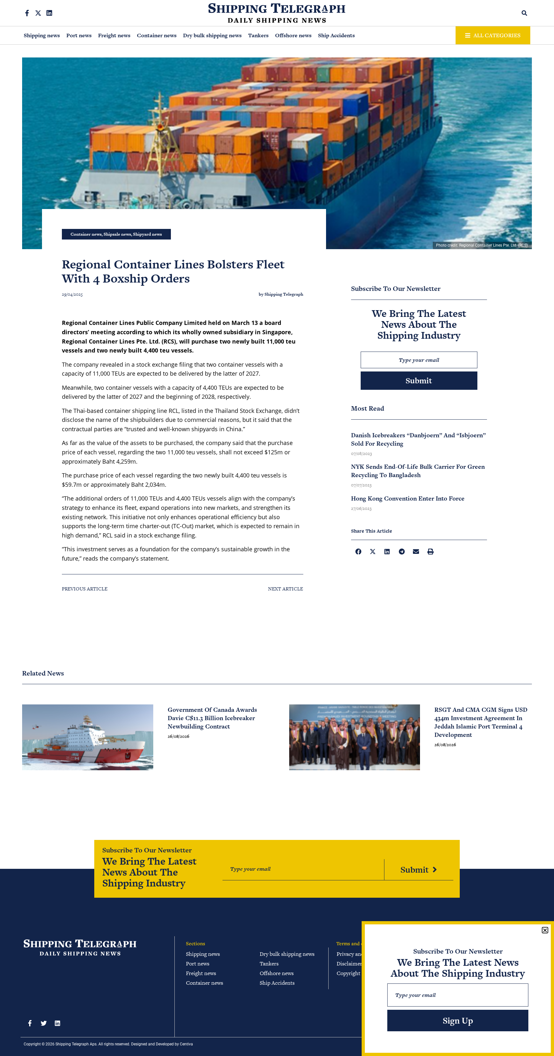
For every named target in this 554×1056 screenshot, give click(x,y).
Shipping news (42, 35)
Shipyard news (147, 234)
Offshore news (293, 35)
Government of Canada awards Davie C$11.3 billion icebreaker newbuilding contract (212, 718)
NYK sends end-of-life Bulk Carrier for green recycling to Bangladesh (418, 470)
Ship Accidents (336, 35)
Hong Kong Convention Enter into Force (408, 498)
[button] (524, 13)
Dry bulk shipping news (212, 35)
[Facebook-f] (27, 13)
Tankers (258, 35)
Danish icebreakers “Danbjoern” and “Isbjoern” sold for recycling (418, 439)
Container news (157, 35)
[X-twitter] (38, 13)
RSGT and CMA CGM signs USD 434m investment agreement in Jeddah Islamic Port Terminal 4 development (480, 722)
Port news (79, 35)
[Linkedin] (49, 13)
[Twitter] (44, 1023)
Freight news (114, 35)
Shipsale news (117, 234)
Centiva (186, 1044)
